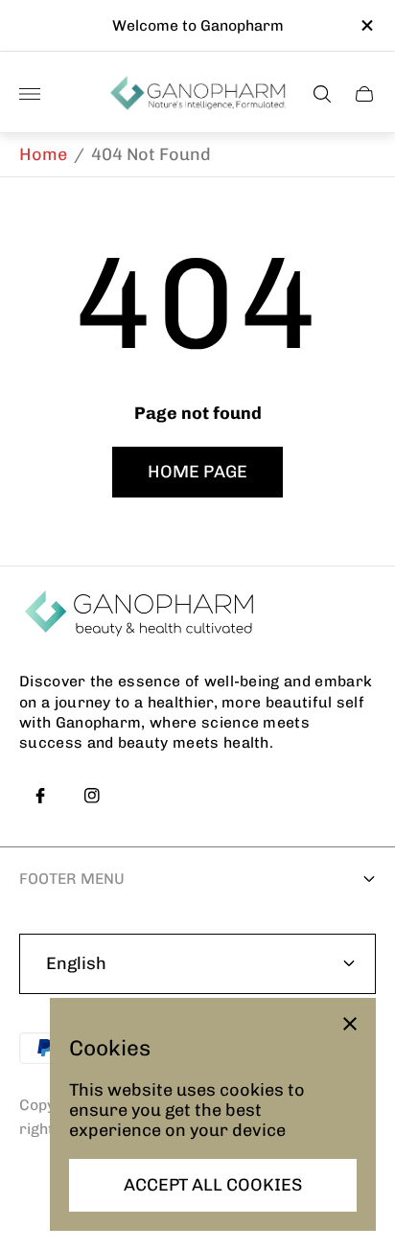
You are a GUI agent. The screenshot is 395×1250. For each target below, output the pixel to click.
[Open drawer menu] (30, 94)
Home (43, 154)
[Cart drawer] (364, 94)
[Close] (350, 1024)
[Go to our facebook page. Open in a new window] (40, 796)
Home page (197, 471)
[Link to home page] (139, 614)
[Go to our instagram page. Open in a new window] (92, 796)
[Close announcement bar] (366, 25)
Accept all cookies (213, 1184)
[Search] (322, 94)
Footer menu (72, 878)
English (76, 963)
